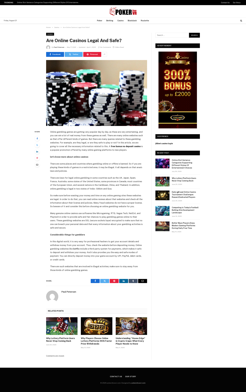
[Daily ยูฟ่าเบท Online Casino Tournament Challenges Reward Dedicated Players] (162, 195)
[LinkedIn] (37, 151)
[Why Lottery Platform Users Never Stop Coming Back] (62, 326)
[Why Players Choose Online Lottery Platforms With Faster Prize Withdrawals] (96, 326)
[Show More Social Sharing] (104, 54)
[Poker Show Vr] (123, 11)
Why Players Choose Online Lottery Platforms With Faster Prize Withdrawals (96, 341)
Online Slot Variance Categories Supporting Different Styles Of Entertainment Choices (182, 164)
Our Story (236, 3)
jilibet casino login (164, 143)
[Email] (37, 164)
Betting (109, 20)
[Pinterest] (37, 158)
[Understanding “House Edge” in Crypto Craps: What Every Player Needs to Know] (131, 326)
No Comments (105, 47)
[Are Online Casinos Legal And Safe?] (96, 93)
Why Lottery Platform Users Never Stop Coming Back (38, 2)
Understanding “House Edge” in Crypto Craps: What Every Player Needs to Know (130, 341)
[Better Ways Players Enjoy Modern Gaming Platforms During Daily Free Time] (162, 226)
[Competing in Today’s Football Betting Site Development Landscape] (162, 211)
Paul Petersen (59, 47)
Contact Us (225, 3)
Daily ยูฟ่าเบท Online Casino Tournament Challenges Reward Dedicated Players (184, 194)
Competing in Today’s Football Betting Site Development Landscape (185, 210)
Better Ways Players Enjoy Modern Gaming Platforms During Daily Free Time (183, 225)
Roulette (145, 20)
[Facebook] (37, 138)
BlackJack (132, 20)
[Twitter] (37, 145)
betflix (76, 248)
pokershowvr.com (138, 383)
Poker (99, 20)
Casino (120, 20)
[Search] (241, 21)
